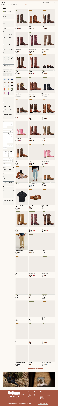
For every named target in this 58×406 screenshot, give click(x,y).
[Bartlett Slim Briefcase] (22, 264)
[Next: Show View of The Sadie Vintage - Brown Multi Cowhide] (41, 241)
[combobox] (46, 2)
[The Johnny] (48, 129)
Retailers (41, 395)
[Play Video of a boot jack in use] (43, 315)
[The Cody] (35, 286)
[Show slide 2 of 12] (27, 196)
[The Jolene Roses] (22, 85)
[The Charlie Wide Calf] (22, 219)
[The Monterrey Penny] (22, 308)
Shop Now (33, 0)
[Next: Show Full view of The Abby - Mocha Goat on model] (27, 62)
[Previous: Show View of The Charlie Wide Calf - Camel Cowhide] (16, 219)
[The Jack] (48, 85)
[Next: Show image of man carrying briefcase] (27, 263)
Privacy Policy (11, 403)
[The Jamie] (35, 129)
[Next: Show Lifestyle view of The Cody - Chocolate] (41, 286)
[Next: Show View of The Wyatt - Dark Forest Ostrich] (27, 17)
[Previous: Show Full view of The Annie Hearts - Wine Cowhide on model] (29, 40)
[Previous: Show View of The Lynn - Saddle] (29, 263)
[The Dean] (35, 152)
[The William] (35, 107)
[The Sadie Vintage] (35, 241)
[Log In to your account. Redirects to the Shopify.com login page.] (54, 2)
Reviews (34, 396)
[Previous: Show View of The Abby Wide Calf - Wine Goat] (29, 219)
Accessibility (19, 403)
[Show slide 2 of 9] (27, 129)
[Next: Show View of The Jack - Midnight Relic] (54, 84)
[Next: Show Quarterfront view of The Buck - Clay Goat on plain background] (54, 331)
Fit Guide (47, 396)
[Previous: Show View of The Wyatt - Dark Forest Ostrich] (16, 17)
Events (40, 394)
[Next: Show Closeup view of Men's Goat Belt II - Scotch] (41, 196)
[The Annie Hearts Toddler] (22, 129)
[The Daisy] (48, 264)
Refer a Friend (41, 396)
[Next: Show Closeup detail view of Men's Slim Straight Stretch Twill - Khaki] (27, 241)
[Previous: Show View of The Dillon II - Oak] (16, 40)
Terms (8, 403)
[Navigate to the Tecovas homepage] (4, 2)
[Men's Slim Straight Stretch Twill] (22, 241)
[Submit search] (51, 2)
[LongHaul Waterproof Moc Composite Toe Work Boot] (22, 107)
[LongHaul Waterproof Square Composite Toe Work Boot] (22, 152)
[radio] (8, 15)
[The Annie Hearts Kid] (48, 152)
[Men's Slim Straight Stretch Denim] (35, 174)
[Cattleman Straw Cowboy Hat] (48, 197)
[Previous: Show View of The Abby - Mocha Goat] (16, 62)
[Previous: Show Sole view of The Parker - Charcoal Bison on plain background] (29, 308)
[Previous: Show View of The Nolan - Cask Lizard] (42, 241)
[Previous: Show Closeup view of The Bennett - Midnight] (29, 353)
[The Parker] (35, 308)
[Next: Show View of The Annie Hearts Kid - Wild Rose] (54, 151)
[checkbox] (7, 11)
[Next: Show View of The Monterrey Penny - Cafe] (27, 308)
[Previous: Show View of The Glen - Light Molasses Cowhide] (29, 84)
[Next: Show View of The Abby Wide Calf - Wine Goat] (41, 219)
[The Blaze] (48, 174)
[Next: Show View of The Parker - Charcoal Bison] (41, 308)
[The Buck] (48, 331)
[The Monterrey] (48, 62)
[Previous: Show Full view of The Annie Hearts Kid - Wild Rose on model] (42, 151)
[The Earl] (35, 17)
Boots (29, 393)
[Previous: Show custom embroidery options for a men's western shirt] (42, 353)
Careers (34, 395)
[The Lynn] (35, 264)
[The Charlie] (48, 40)
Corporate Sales (41, 397)
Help (46, 391)
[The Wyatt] (22, 17)
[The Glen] (35, 85)
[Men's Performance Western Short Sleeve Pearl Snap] (22, 197)
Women (28, 396)
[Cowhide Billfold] (48, 286)
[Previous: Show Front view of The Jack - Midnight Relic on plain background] (42, 84)
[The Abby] (22, 62)
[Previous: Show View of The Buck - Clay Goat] (42, 331)
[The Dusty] (35, 331)
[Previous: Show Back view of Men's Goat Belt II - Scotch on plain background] (29, 196)
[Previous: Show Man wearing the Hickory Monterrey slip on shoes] (42, 62)
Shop (28, 391)
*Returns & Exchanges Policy (48, 395)
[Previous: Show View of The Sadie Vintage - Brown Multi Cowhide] (29, 241)
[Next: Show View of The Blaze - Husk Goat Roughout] (54, 174)
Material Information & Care (48, 397)
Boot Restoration (48, 398)
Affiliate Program (42, 398)
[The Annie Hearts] (35, 40)
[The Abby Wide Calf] (35, 219)
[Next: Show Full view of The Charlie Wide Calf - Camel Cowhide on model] (27, 219)
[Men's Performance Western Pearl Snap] (22, 353)
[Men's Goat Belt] (35, 197)
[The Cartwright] (48, 107)
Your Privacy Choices (10, 404)
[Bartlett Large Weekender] (22, 331)
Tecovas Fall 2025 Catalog (36, 394)
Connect (41, 391)
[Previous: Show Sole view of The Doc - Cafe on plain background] (42, 17)
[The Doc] (48, 17)
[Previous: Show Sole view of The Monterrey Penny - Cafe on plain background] (16, 308)
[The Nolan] (48, 241)
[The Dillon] (22, 40)
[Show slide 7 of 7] (29, 151)
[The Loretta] (35, 62)
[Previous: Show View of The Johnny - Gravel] (42, 129)
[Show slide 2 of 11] (27, 84)
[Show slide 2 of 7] (27, 40)
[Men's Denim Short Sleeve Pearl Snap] (48, 353)
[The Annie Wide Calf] (48, 219)
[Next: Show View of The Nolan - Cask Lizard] (54, 241)
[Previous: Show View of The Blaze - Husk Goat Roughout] (42, 174)
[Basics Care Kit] (22, 174)
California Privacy (15, 403)
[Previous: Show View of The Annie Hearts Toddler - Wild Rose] (16, 129)
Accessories (30, 395)
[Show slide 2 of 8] (41, 40)
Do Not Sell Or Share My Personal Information (26, 403)
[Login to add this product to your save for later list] (41, 27)
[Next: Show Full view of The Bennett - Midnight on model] (41, 353)
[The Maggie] (22, 286)
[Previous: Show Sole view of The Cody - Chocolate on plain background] (29, 286)
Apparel (29, 394)
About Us (35, 391)
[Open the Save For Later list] (53, 2)
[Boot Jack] (48, 308)
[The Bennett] (35, 353)
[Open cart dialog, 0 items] (56, 2)
